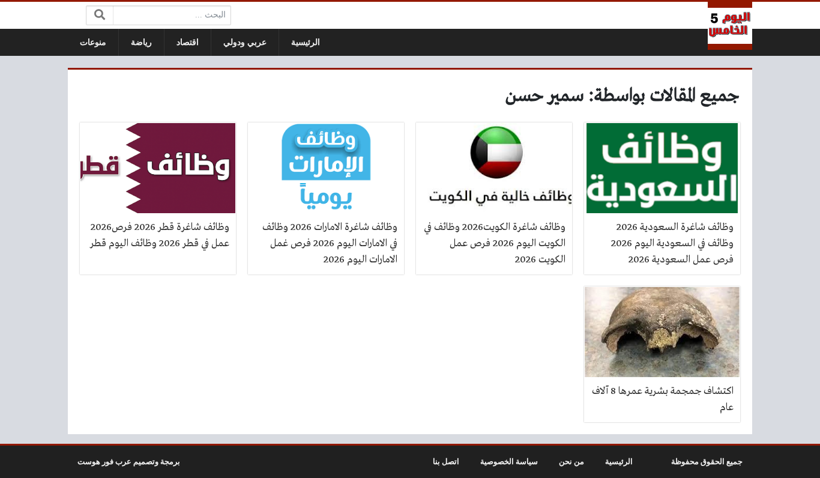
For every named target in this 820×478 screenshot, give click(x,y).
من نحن (571, 462)
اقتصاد (187, 42)
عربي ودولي (245, 42)
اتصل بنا (446, 462)
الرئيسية (305, 42)
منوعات (93, 42)
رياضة (141, 42)
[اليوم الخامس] (730, 26)
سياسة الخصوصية (509, 462)
